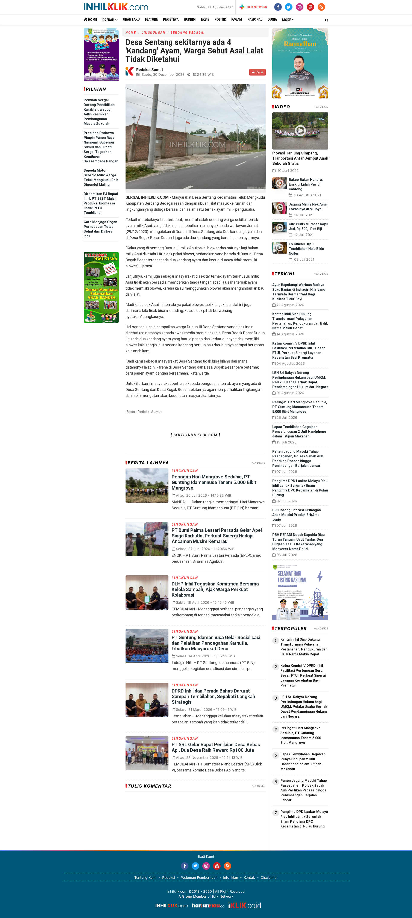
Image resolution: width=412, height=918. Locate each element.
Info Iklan (230, 877)
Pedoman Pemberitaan (199, 877)
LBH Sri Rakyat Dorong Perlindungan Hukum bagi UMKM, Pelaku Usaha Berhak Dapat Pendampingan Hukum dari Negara (303, 706)
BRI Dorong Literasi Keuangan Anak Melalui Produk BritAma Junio (296, 515)
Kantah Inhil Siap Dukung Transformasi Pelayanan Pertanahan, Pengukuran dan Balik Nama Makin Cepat (303, 646)
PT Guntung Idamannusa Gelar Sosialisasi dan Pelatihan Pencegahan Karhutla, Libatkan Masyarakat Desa (216, 643)
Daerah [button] (108, 20)
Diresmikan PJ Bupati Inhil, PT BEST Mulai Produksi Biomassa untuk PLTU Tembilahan (101, 203)
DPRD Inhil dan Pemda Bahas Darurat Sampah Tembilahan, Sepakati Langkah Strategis (213, 696)
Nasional (254, 19)
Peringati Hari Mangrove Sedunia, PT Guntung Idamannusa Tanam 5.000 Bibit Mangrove (214, 482)
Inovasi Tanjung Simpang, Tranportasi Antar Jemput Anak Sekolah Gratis (300, 158)
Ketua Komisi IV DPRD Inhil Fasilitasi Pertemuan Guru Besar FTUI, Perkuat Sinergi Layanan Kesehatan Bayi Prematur (303, 675)
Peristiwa (171, 19)
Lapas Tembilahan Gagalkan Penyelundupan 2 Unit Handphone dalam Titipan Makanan (299, 431)
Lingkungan (153, 32)
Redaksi (168, 877)
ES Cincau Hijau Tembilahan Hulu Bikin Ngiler (306, 249)
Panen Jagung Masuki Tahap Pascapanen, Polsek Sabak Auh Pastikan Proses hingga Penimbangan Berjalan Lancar (303, 790)
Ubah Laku (131, 19)
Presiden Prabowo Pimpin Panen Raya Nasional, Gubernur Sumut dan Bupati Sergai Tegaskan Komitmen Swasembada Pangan (101, 147)
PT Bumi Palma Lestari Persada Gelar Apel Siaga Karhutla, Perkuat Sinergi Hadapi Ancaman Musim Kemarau (217, 536)
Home (92, 20)
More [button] (286, 20)
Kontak (249, 877)
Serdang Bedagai (188, 32)
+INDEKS (258, 462)
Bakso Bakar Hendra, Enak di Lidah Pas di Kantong (306, 184)
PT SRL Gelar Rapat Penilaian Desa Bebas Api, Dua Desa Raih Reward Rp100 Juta (216, 747)
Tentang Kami (145, 877)
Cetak (259, 72)
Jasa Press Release (287, 838)
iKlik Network (257, 7)
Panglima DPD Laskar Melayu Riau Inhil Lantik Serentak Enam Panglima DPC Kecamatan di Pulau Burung (304, 819)
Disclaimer (269, 877)
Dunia (272, 19)
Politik (220, 19)
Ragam (236, 19)
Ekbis (205, 19)
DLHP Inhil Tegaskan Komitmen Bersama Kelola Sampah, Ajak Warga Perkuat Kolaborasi (215, 589)
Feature (151, 19)
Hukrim (190, 19)
